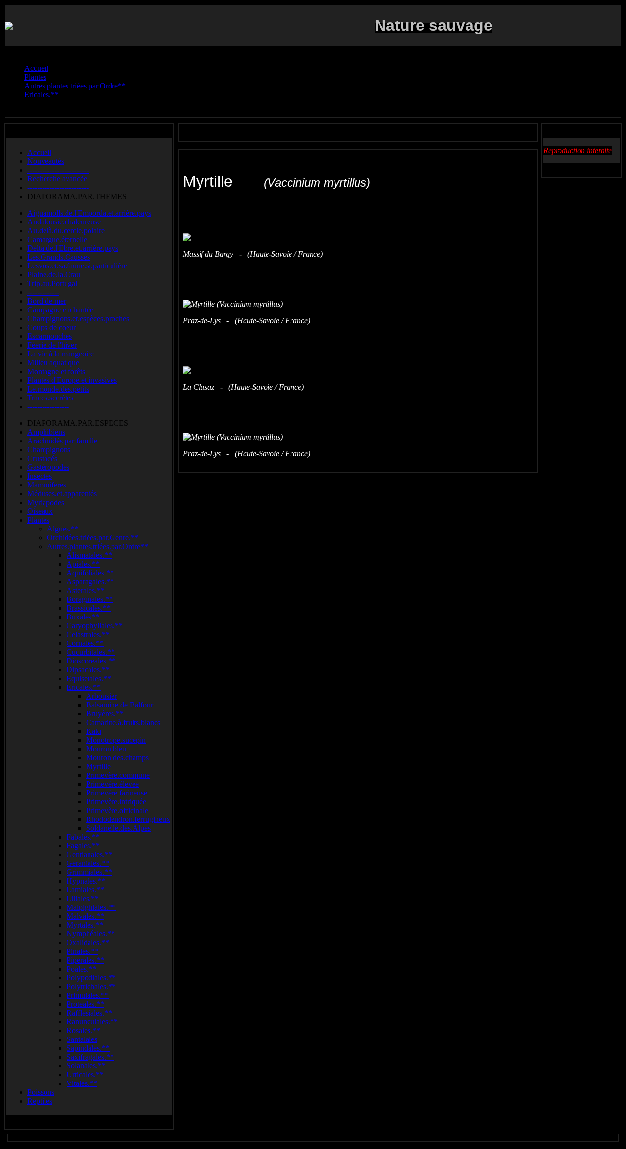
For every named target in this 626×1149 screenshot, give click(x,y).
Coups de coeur (51, 327)
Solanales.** (86, 1065)
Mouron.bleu (106, 749)
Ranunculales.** (92, 1021)
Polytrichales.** (91, 986)
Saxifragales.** (90, 1057)
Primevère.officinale (117, 810)
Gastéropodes (48, 467)
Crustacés (42, 458)
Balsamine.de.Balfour (119, 705)
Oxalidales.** (88, 942)
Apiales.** (83, 564)
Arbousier (101, 696)
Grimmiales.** (89, 872)
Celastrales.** (88, 634)
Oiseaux (40, 511)
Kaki (93, 731)
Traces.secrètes (50, 398)
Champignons (48, 449)
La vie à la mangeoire (60, 354)
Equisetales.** (89, 678)
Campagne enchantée (60, 310)
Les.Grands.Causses (58, 257)
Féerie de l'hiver (52, 345)
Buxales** (83, 617)
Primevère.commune (118, 775)
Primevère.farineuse (116, 793)
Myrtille (98, 766)
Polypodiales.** (91, 977)
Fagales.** (83, 845)
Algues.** (63, 529)
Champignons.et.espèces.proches (78, 318)
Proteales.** (85, 1004)
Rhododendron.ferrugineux (128, 819)
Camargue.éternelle (57, 239)
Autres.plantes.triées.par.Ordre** (97, 546)
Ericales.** (84, 687)
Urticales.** (85, 1074)
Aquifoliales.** (90, 573)
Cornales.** (85, 643)
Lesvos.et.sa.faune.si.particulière (77, 266)
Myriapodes (45, 502)
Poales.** (81, 969)
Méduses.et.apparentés (62, 493)
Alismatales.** (89, 555)
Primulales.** (88, 995)
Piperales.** (85, 960)
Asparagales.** (90, 581)
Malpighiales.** (91, 907)
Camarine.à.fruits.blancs (123, 722)
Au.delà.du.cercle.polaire (66, 230)
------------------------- (58, 170)
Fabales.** (83, 837)
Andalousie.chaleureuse (64, 222)
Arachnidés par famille (62, 441)
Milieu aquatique (53, 362)
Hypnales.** (86, 881)
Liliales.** (83, 898)
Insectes (39, 476)
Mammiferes (46, 485)
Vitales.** (82, 1083)
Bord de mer (46, 301)
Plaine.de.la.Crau (53, 274)
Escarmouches (49, 336)
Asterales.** (86, 590)
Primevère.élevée (112, 784)
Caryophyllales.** (95, 625)
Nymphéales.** (91, 933)
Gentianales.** (89, 854)
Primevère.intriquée (116, 801)
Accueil (39, 152)
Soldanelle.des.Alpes (118, 828)
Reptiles (39, 1101)
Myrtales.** (85, 925)
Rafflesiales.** (89, 1013)
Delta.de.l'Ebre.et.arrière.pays (72, 248)
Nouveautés (45, 161)
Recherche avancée (57, 179)
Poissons (40, 1092)
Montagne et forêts (56, 371)
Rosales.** (83, 1030)
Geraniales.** (88, 863)
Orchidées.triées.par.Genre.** (92, 537)
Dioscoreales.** (91, 661)
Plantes (38, 520)
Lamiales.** (85, 889)
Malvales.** (85, 916)
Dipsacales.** (88, 669)
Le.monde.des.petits (58, 389)
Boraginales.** (90, 599)
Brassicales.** (89, 608)
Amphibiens (46, 432)
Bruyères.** (105, 713)
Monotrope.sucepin (116, 740)
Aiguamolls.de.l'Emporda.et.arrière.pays (89, 213)
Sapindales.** (88, 1048)
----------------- (48, 406)
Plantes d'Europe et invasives (72, 380)
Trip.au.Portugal (52, 283)
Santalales (82, 1039)
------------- (43, 292)
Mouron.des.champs (117, 757)
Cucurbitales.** (91, 652)
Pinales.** (82, 951)
